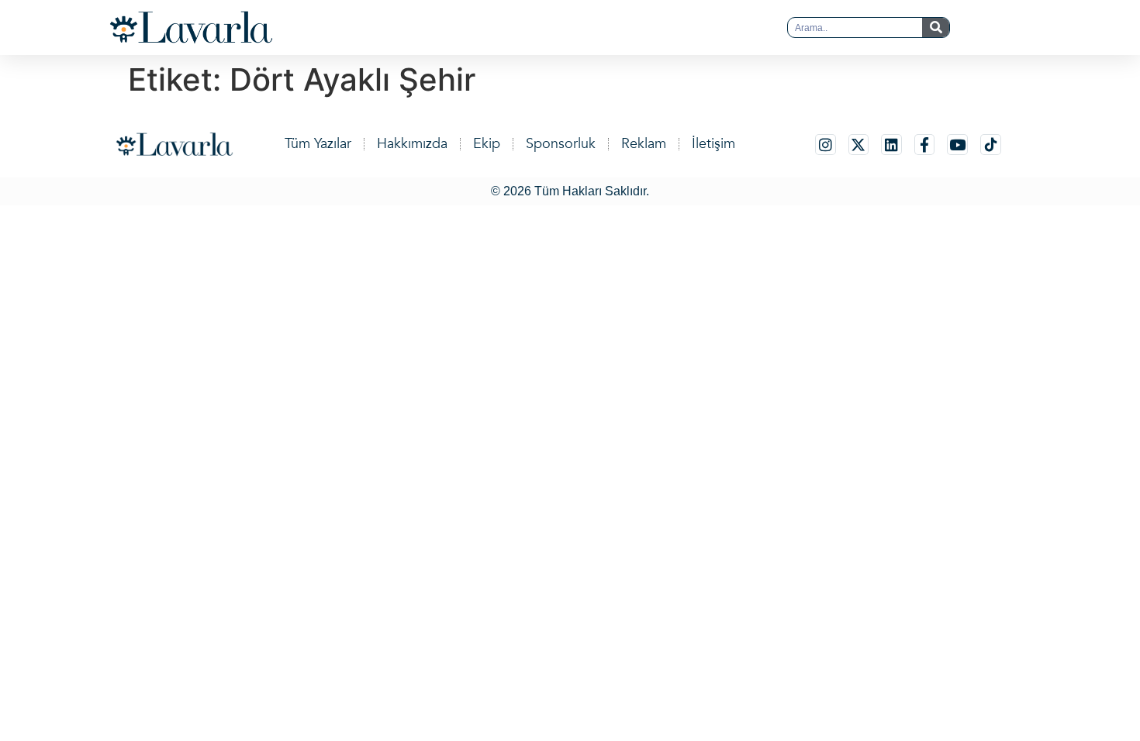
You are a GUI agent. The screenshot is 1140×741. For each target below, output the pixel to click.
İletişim (713, 143)
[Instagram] (825, 144)
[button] (539, 28)
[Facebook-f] (924, 144)
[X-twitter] (858, 144)
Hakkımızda (412, 143)
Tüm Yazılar (318, 143)
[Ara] (935, 27)
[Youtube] (957, 144)
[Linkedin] (891, 144)
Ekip (486, 143)
